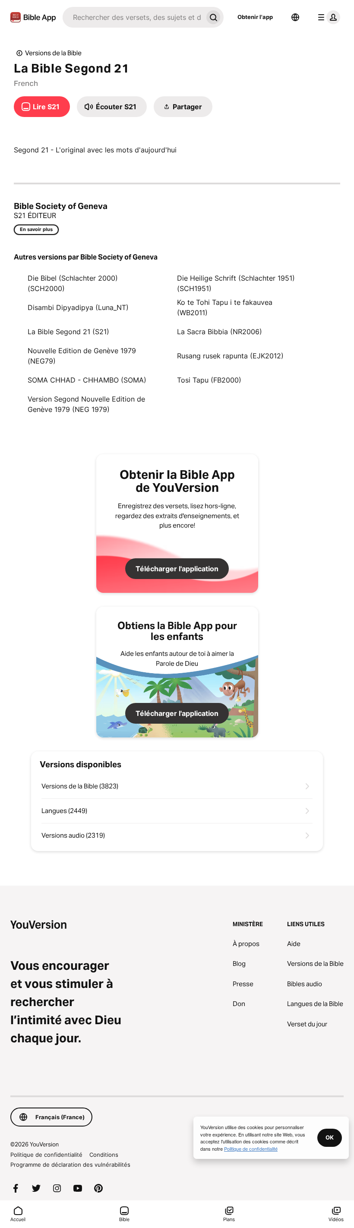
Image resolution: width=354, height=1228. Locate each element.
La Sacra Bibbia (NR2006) (219, 331)
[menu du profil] (327, 17)
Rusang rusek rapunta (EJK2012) (230, 355)
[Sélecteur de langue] (295, 17)
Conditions (103, 1154)
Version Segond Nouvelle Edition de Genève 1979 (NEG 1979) (86, 404)
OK (330, 1137)
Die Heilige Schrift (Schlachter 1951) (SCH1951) (236, 283)
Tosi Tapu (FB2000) (209, 380)
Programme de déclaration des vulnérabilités (70, 1164)
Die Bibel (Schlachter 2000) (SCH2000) (73, 283)
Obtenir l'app (255, 16)
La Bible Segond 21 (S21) (68, 331)
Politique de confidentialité (46, 1154)
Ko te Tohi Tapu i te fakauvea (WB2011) (224, 307)
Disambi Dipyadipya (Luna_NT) (78, 307)
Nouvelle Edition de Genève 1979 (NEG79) (82, 355)
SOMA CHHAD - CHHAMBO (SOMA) (87, 380)
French (26, 83)
